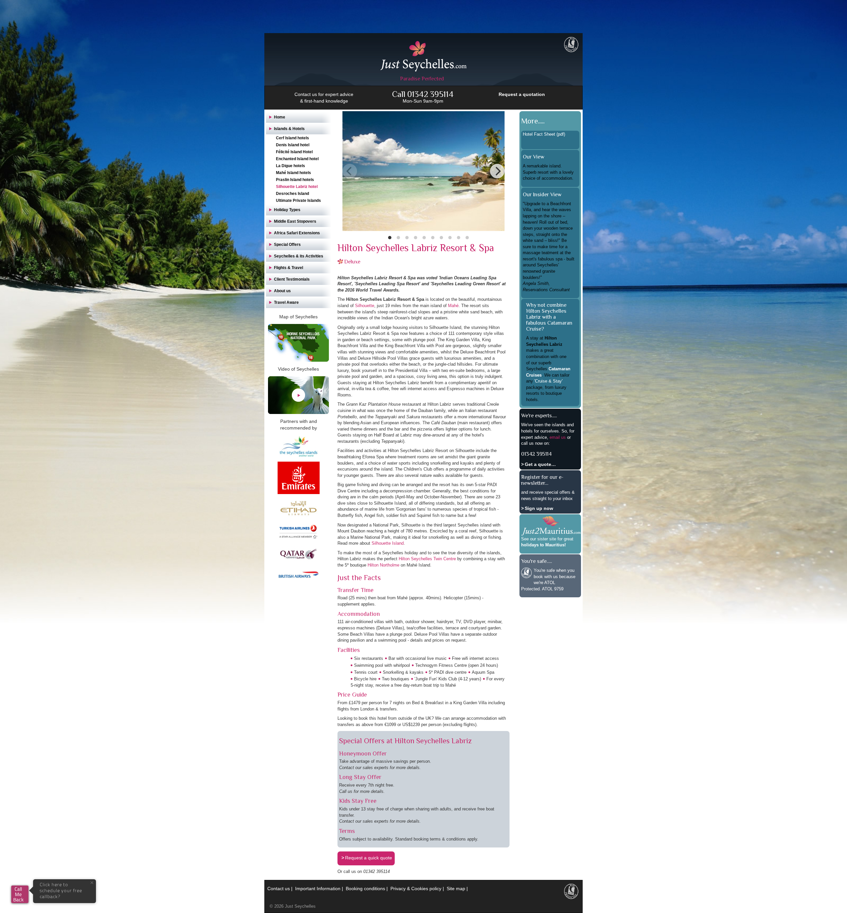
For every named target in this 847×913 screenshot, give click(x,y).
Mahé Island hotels (293, 172)
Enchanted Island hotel (297, 159)
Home (279, 117)
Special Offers (287, 244)
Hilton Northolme (383, 565)
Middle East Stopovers (295, 221)
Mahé (453, 305)
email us (558, 437)
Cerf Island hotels (292, 138)
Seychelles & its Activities (298, 256)
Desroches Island (292, 193)
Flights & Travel (288, 267)
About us (282, 291)
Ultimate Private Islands (298, 200)
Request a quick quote (368, 857)
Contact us (278, 888)
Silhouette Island (388, 543)
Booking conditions (365, 888)
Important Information (317, 888)
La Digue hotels (290, 165)
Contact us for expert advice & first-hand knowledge (323, 98)
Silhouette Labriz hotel (297, 186)
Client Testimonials (292, 279)
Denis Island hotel (292, 145)
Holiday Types (287, 209)
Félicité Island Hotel (294, 152)
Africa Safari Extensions (297, 233)
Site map (456, 888)
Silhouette (364, 305)
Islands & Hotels (289, 128)
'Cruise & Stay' (548, 381)
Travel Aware (286, 302)
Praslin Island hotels (295, 179)
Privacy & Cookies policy (415, 888)
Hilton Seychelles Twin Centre (427, 558)
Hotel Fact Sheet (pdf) (544, 134)
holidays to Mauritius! (543, 544)
